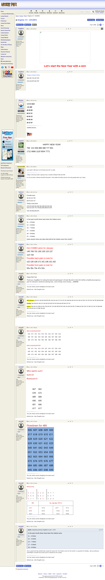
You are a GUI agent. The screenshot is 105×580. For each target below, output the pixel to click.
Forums (31, 13)
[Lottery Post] (9, 4)
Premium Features (5, 51)
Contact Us (3, 54)
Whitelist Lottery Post (6, 56)
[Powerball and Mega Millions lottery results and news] (7, 77)
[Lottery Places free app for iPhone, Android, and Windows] (7, 160)
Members (49, 13)
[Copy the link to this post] (27, 28)
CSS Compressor (5, 165)
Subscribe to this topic (22, 569)
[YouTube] (12, 67)
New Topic (20, 24)
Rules (2, 59)
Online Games (4, 49)
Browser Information (6, 168)
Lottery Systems (5, 32)
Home (2, 11)
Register (101, 12)
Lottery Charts (4, 35)
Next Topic (99, 20)
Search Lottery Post (5, 30)
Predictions (42, 13)
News (2, 25)
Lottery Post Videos (5, 23)
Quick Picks (3, 42)
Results (36, 13)
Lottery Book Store (6, 61)
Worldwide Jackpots (5, 40)
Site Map (65, 573)
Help (54, 573)
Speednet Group (53, 577)
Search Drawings (5, 28)
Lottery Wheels (4, 37)
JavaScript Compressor (6, 163)
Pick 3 (25, 16)
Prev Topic (91, 20)
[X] (5, 67)
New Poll (28, 24)
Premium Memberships (8, 13)
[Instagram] (8, 67)
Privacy (45, 573)
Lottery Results (4, 16)
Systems (55, 13)
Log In (97, 12)
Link (35, 24)
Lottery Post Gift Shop (7, 63)
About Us (40, 573)
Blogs (2, 47)
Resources (62, 13)
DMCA (49, 573)
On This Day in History (6, 44)
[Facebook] (2, 67)
